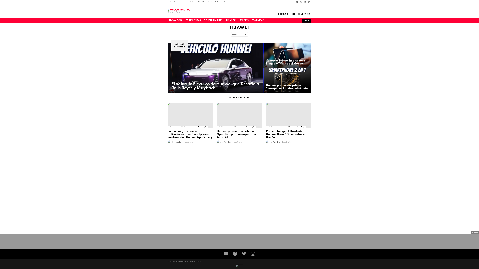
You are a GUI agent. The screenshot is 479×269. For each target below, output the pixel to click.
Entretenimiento (213, 21)
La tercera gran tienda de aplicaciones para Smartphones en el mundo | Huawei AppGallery (190, 134)
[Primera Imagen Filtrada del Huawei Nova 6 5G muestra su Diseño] (288, 115)
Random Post (213, 2)
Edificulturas (193, 21)
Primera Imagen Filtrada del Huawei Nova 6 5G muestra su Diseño (286, 134)
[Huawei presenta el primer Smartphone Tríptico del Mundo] (287, 80)
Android (232, 127)
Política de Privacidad (197, 2)
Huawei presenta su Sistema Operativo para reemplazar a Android (236, 134)
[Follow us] (288, 20)
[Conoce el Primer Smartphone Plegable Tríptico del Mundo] (287, 55)
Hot (293, 14)
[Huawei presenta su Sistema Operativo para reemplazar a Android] (239, 115)
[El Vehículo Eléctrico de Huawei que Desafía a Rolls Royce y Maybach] (215, 68)
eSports (244, 21)
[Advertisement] (239, 251)
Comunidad (257, 21)
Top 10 (222, 2)
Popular (283, 14)
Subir (306, 20)
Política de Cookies (181, 2)
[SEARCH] (292, 20)
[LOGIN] (296, 20)
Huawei (193, 127)
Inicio (170, 2)
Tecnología (175, 21)
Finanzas (231, 21)
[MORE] (211, 147)
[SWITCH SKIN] (283, 20)
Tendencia (304, 14)
